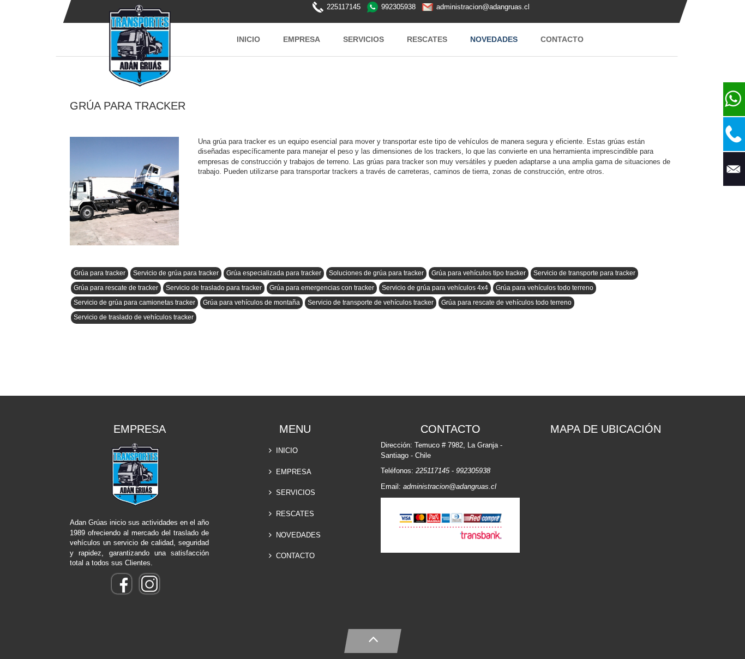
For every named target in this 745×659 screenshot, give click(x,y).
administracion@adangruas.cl (483, 7)
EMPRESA (301, 39)
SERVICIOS (363, 39)
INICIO (248, 39)
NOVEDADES (494, 39)
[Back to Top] (373, 638)
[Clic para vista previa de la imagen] (128, 193)
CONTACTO (562, 39)
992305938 (398, 7)
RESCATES (427, 39)
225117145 (344, 7)
